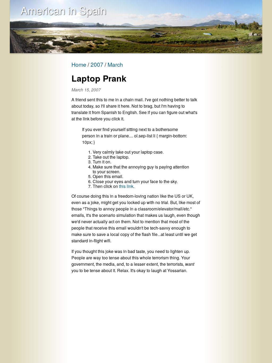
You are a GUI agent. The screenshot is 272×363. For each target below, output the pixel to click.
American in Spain (63, 10)
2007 (97, 64)
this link (126, 186)
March (115, 64)
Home (78, 64)
